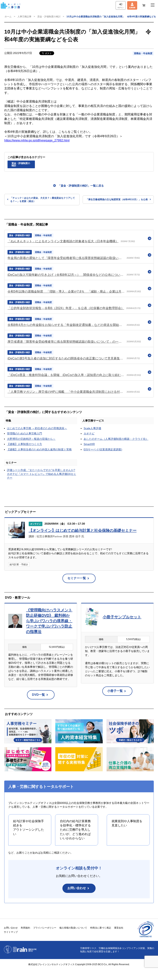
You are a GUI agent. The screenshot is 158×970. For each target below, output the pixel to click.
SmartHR (89, 444)
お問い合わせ (76, 888)
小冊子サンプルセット (122, 617)
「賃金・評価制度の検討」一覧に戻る (81, 185)
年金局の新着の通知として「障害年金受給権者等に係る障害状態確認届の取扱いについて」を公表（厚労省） (66, 258)
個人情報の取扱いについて (73, 927)
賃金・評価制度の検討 (49, 16)
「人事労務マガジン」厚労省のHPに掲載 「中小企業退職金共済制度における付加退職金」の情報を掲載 (66, 391)
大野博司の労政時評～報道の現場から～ (31, 438)
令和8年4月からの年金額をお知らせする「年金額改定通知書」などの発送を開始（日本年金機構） (66, 324)
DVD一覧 (38, 694)
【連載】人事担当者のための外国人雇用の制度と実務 (39, 449)
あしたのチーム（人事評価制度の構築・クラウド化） (116, 438)
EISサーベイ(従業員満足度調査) (103, 449)
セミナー (11, 462)
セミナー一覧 (76, 578)
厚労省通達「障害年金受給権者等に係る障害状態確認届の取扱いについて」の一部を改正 (66, 341)
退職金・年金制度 (143, 53)
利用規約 (25, 927)
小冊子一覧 (115, 690)
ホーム (8, 16)
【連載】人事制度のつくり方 (24, 444)
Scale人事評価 (92, 428)
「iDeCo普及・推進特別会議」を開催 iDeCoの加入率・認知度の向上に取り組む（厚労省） (66, 375)
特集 (8, 420)
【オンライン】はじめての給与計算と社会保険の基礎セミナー (83, 530)
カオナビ (89, 433)
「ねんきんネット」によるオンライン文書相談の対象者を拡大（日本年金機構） (63, 241)
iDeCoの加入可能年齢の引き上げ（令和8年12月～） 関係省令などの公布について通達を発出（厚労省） (66, 274)
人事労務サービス (93, 420)
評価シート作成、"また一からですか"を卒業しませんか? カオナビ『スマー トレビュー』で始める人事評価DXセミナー (41, 474)
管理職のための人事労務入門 (24, 433)
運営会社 (118, 927)
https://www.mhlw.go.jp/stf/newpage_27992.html (37, 140)
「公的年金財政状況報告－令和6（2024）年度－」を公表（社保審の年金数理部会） (66, 308)
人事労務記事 (24, 16)
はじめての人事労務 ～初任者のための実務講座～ (37, 428)
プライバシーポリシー (44, 927)
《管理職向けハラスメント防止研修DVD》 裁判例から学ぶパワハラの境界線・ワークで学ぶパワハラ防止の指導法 (49, 621)
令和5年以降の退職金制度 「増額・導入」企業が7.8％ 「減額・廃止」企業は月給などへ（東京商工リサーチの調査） (66, 291)
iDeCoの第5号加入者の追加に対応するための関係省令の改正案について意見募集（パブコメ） (66, 358)
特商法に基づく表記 (100, 927)
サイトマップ (11, 932)
